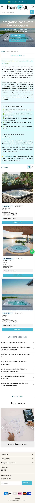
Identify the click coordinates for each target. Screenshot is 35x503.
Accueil (3, 51)
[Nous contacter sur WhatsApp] (32, 251)
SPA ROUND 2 (7, 261)
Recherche (17, 498)
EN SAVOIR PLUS (17, 222)
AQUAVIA (4, 209)
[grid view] (29, 167)
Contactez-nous (9, 156)
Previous (2, 427)
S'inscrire (26, 483)
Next (32, 427)
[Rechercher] (32, 12)
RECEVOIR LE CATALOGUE (17, 40)
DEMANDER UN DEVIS (17, 35)
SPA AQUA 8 (5, 315)
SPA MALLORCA (6, 208)
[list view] (32, 167)
